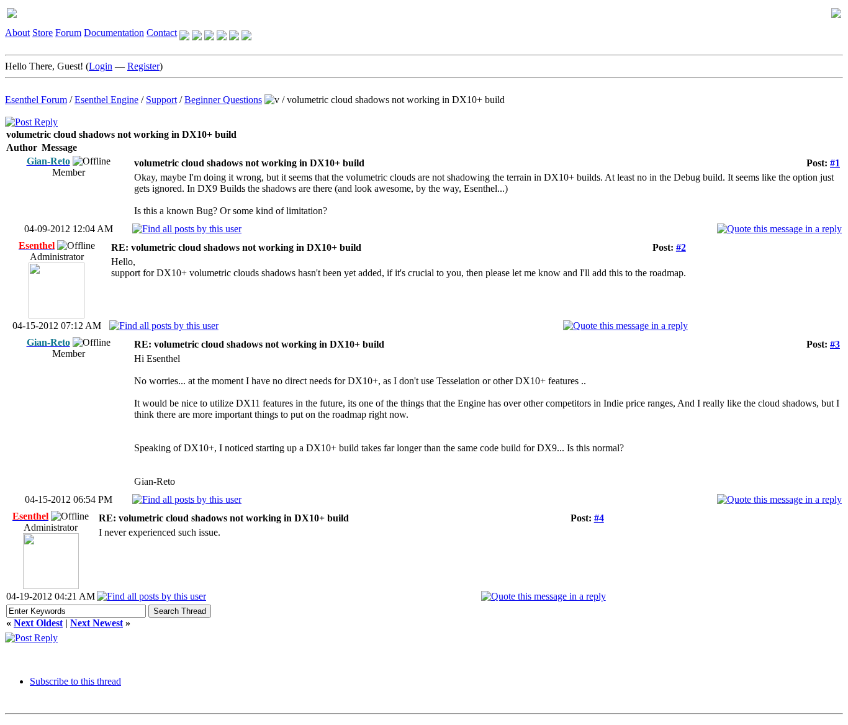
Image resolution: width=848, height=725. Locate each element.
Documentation (114, 32)
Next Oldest (38, 623)
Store (42, 32)
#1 (835, 163)
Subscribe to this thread (75, 681)
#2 (681, 247)
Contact (162, 32)
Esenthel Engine (106, 99)
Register (143, 66)
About (17, 32)
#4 (599, 518)
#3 (835, 344)
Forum (68, 32)
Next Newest (96, 623)
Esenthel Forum (36, 99)
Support (161, 99)
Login (100, 66)
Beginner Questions (223, 99)
